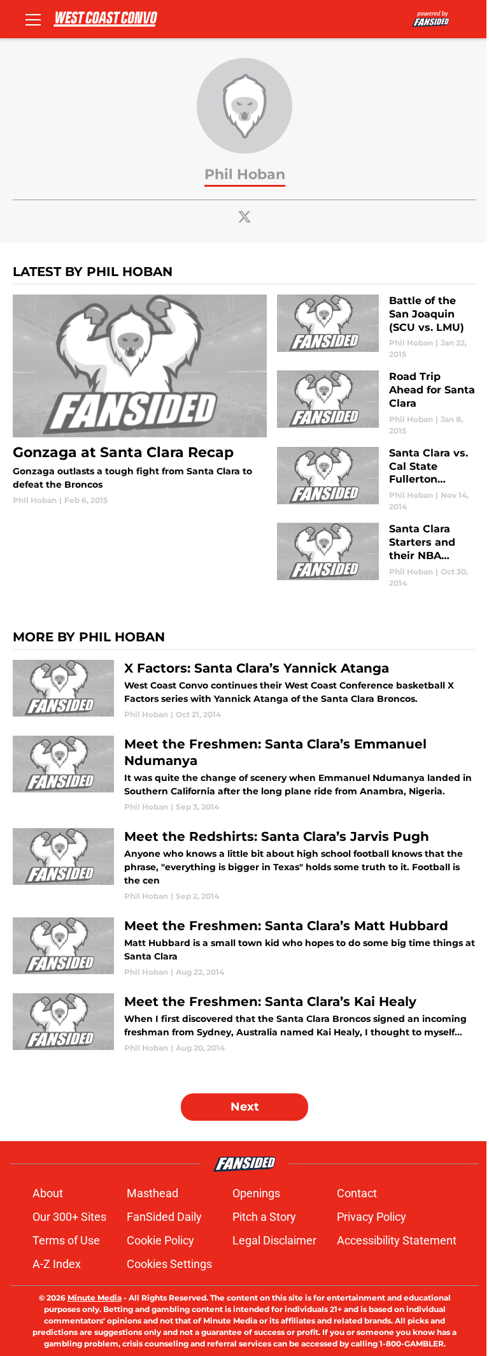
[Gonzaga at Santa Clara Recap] (140, 400)
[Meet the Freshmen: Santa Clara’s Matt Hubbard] (244, 947)
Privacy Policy (371, 1216)
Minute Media (94, 1297)
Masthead (152, 1193)
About (47, 1193)
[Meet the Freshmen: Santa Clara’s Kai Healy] (244, 1023)
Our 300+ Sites (69, 1216)
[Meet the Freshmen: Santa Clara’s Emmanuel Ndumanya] (244, 774)
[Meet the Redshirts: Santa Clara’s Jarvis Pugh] (244, 865)
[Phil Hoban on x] (244, 217)
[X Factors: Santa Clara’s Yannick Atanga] (244, 690)
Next (244, 1107)
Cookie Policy (160, 1240)
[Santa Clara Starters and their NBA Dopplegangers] (376, 555)
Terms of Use (66, 1240)
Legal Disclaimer (274, 1240)
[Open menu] (33, 19)
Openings (256, 1193)
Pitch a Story (264, 1216)
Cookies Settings (169, 1264)
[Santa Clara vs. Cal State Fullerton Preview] (376, 480)
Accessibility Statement (397, 1240)
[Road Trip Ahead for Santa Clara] (376, 403)
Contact (357, 1193)
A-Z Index (56, 1264)
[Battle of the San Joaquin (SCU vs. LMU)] (376, 327)
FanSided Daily (164, 1216)
